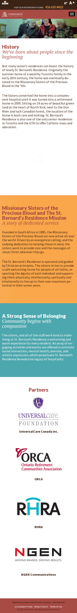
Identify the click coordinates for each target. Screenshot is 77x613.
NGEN (57, 609)
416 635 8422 (54, 7)
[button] (72, 14)
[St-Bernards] (12, 14)
